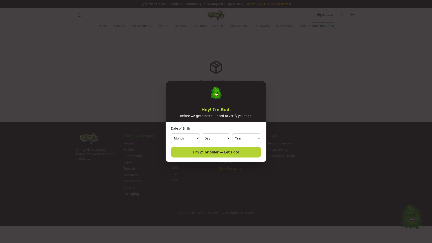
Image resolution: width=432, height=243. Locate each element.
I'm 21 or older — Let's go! (216, 152)
